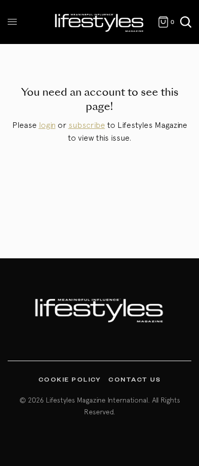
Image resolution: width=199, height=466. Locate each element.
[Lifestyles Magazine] (99, 22)
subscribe (86, 124)
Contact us (134, 379)
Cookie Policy (69, 379)
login (47, 124)
